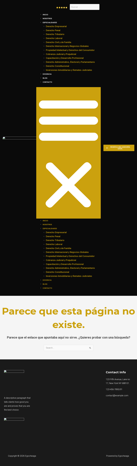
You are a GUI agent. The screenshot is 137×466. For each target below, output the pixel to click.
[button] (68, 152)
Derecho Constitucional (57, 66)
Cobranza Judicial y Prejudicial (61, 54)
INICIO (45, 15)
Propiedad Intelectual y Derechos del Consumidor (70, 50)
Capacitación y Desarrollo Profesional (65, 58)
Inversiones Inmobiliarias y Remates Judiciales (69, 70)
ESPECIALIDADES (50, 23)
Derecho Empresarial (56, 26)
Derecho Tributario (55, 34)
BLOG (45, 78)
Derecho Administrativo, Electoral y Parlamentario (70, 62)
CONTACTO (47, 82)
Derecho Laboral (54, 38)
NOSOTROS (47, 19)
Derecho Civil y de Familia (58, 42)
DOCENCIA (47, 74)
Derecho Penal (53, 30)
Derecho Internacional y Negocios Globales (67, 46)
